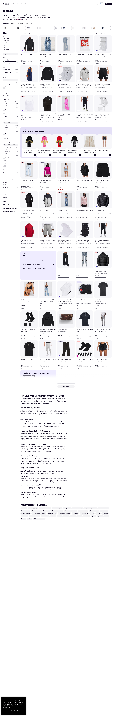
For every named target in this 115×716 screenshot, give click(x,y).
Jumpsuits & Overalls (9, 44)
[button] (101, 3)
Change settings (13, 710)
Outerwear (6, 40)
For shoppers (5, 0)
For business (11, 0)
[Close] (24, 698)
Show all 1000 (6, 95)
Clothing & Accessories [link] (18, 7)
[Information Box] (29, 33)
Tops (5, 45)
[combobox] (93, 33)
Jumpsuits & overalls (25, 433)
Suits (5, 47)
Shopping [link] (9, 7)
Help (30, 3)
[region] (13, 706)
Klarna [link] (4, 7)
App (26, 3)
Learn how (24, 19)
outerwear (45, 458)
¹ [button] (26, 61)
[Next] (109, 145)
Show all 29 (5, 138)
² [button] (46, 61)
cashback (22, 473)
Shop (22, 3)
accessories (43, 446)
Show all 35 (5, 160)
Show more (47, 17)
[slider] (4, 61)
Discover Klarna (16, 3)
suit (28, 421)
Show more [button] (66, 386)
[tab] (6, 23)
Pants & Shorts (7, 38)
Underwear (6, 42)
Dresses (22, 410)
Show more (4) (7, 49)
